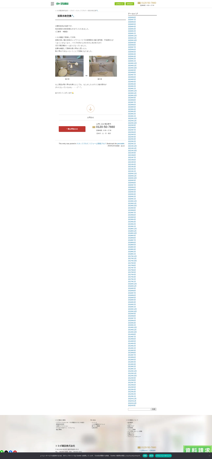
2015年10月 (132, 311)
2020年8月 (132, 183)
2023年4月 (132, 109)
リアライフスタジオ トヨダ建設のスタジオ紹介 (70, 422)
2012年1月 (132, 396)
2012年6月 (132, 385)
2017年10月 (132, 261)
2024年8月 (132, 72)
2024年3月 (132, 84)
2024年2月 (132, 86)
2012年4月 (132, 389)
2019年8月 (132, 210)
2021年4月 (132, 164)
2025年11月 (132, 38)
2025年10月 (132, 40)
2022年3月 (132, 139)
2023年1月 (132, 116)
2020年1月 (132, 199)
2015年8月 (132, 316)
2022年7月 (132, 130)
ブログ (130, 424)
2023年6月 (132, 105)
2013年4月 (132, 362)
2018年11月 (132, 231)
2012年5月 (132, 387)
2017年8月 (132, 265)
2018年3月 (132, 249)
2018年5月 (132, 245)
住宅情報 (130, 428)
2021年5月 (132, 162)
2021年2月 (132, 169)
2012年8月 (132, 380)
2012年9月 (132, 378)
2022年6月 (132, 132)
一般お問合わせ (72, 129)
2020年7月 (132, 185)
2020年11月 (132, 176)
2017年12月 (132, 256)
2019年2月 (132, 224)
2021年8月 (132, 155)
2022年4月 (132, 137)
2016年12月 (132, 284)
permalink (120, 143)
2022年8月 (132, 127)
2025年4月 (132, 54)
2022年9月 (132, 125)
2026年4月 (132, 26)
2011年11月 (132, 401)
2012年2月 (132, 394)
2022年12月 (132, 118)
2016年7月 (132, 293)
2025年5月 (132, 52)
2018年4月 (132, 247)
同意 (145, 455)
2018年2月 (132, 252)
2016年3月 (132, 302)
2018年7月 (132, 240)
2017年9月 (132, 263)
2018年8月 (132, 238)
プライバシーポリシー (134, 436)
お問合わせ (119, 4)
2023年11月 (132, 93)
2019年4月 (132, 219)
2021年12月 (132, 146)
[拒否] (209, 456)
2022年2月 (132, 141)
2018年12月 (132, 229)
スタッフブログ (82, 143)
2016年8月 (132, 291)
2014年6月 (132, 339)
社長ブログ (131, 433)
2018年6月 (132, 242)
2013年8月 (132, 353)
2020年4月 (132, 192)
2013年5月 (132, 360)
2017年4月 (132, 274)
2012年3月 (132, 392)
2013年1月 (132, 369)
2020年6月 (132, 187)
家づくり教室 (96, 426)
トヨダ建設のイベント (98, 424)
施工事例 (59, 429)
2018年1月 (132, 254)
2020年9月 (132, 180)
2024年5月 (132, 79)
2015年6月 (132, 320)
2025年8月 (132, 45)
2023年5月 (132, 107)
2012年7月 (132, 382)
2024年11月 (132, 66)
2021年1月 (132, 171)
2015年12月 (132, 309)
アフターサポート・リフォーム (65, 428)
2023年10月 (132, 95)
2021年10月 (132, 151)
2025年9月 (132, 43)
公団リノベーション (62, 426)
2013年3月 (132, 364)
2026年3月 (132, 29)
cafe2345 (94, 428)
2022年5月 (132, 134)
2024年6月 (132, 77)
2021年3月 (132, 167)
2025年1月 (132, 61)
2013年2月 (132, 366)
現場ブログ (131, 426)
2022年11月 (132, 121)
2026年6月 (132, 22)
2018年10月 (132, 233)
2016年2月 (132, 304)
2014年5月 (132, 341)
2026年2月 (132, 31)
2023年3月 (132, 111)
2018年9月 (132, 235)
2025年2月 (132, 59)
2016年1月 (132, 307)
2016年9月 (132, 288)
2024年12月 (132, 63)
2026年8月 (132, 17)
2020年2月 (132, 196)
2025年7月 (132, 47)
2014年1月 (132, 348)
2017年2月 (132, 279)
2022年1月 (132, 144)
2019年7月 (132, 213)
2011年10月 (132, 403)
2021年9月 (132, 153)
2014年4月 (132, 343)
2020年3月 (132, 194)
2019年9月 (132, 208)
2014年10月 (132, 332)
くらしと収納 (131, 429)
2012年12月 (132, 371)
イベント (94, 422)
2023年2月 (132, 114)
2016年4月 (132, 300)
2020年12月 (132, 173)
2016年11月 (132, 286)
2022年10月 (132, 123)
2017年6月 (132, 270)
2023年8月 (132, 100)
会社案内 (130, 422)
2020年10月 (132, 178)
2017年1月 (132, 281)
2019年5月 (132, 217)
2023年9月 (132, 98)
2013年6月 (132, 357)
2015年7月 (132, 318)
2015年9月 (132, 314)
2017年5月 (132, 272)
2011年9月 (132, 405)
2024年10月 (132, 68)
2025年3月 (132, 56)
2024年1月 (132, 88)
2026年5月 (132, 24)
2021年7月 (132, 157)
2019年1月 (132, 226)
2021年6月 (132, 160)
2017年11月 (132, 258)
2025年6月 (132, 49)
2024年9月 (132, 70)
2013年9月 (132, 350)
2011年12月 (132, 399)
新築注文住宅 (60, 424)
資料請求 (130, 4)
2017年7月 (132, 268)
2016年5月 (132, 298)
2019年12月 (132, 201)
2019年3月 (132, 222)
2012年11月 (132, 373)
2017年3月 (132, 277)
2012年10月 (132, 376)
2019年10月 (132, 206)
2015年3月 (132, 323)
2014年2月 (132, 346)
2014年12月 (132, 327)
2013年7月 (132, 355)
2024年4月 (132, 82)
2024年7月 (132, 75)
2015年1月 (132, 325)
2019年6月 (132, 215)
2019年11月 (132, 203)
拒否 (151, 455)
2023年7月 (132, 102)
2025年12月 (132, 36)
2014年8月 (132, 334)
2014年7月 (132, 337)
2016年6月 (132, 295)
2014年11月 (132, 330)
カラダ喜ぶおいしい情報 (135, 431)
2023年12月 (132, 91)
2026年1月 (132, 33)
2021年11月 (132, 148)
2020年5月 (132, 190)
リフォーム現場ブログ (97, 143)
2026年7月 (132, 20)
